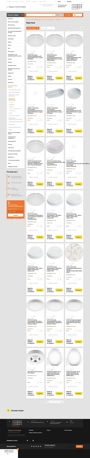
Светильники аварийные (14, 92)
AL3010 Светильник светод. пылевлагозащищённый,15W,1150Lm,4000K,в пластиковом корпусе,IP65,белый (58, 163)
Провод (10, 62)
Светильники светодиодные (12, 99)
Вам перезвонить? (76, 9)
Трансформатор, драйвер (14, 150)
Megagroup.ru (79, 451)
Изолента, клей (11, 35)
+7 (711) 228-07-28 (77, 6)
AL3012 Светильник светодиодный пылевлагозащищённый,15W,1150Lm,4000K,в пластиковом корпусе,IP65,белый (77, 163)
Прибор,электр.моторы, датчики (14, 69)
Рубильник (10, 82)
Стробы (10, 129)
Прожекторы (12, 124)
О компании (15, 1)
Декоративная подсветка (14, 28)
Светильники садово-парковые (16, 121)
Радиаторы (11, 73)
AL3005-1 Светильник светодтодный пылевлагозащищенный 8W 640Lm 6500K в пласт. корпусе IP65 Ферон (54, 110)
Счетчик (10, 144)
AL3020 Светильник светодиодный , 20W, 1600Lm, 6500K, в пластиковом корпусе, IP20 (35, 269)
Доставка (69, 1)
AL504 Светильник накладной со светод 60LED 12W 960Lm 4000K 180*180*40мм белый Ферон (73, 321)
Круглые (11, 106)
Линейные (11, 102)
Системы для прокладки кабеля (14, 133)
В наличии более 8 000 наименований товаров (16, 177)
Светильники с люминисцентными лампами (15, 118)
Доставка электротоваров (14, 189)
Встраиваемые (12, 110)
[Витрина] (82, 28)
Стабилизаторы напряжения (12, 137)
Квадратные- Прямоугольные (16, 108)
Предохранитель (12, 65)
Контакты (34, 1)
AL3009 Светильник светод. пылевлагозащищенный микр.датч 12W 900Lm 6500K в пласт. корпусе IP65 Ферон (35, 163)
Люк (9, 48)
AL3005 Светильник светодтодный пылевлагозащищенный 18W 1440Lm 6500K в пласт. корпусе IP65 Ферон (73, 57)
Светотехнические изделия (12, 86)
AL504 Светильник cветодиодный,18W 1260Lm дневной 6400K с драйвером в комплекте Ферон (35, 321)
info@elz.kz (72, 422)
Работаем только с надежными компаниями (17, 195)
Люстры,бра (11, 51)
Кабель (10, 42)
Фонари (10, 113)
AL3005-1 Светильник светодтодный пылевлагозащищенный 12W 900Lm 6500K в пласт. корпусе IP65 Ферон (35, 110)
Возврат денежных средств (35, 432)
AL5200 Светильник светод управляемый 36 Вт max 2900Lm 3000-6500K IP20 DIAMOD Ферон (54, 373)
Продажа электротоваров (17, 7)
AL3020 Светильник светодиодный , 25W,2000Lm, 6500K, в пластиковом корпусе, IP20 (54, 269)
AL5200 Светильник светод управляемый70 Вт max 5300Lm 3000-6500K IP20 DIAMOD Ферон (73, 373)
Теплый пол (11, 147)
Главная (8, 1)
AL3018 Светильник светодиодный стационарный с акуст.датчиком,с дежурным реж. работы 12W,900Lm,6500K (35, 216)
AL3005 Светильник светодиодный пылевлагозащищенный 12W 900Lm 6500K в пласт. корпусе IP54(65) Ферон (54, 57)
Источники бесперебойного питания (15, 32)
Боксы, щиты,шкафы (13, 21)
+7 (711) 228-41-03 (77, 4)
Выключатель (11, 25)
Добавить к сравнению (33, 71)
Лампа (9, 45)
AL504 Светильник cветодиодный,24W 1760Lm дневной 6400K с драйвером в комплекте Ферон (54, 321)
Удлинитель (11, 157)
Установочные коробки (14, 160)
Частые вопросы (68, 430)
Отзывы (48, 430)
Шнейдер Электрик (12, 166)
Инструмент (11, 38)
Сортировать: (44, 28)
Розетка (10, 79)
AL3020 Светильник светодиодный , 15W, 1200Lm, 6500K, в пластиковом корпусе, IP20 (73, 216)
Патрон (10, 59)
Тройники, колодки (13, 154)
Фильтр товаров (32, 28)
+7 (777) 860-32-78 (77, 8)
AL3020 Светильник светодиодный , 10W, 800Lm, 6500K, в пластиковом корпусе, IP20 (54, 216)
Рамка (9, 76)
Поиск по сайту (42, 1)
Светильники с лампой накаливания (14, 95)
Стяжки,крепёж (12, 141)
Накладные (11, 104)
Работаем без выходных (16, 182)
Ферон (35, 61)
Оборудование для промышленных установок (14, 55)
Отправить (15, 215)
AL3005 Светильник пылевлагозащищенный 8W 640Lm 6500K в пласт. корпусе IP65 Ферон (35, 57)
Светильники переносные (15, 127)
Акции (22, 1)
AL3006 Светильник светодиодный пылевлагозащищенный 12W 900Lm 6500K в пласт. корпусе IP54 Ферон (74, 110)
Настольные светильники (15, 89)
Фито (9, 163)
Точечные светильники (14, 115)
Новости (28, 1)
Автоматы (10, 18)
